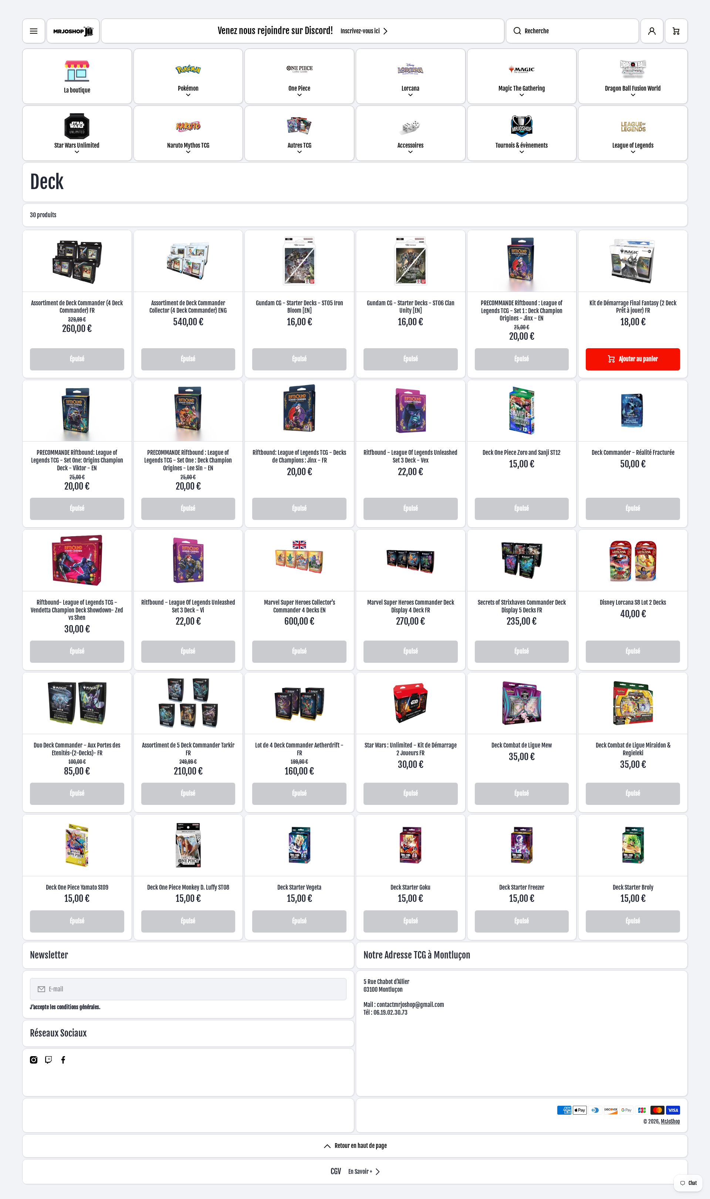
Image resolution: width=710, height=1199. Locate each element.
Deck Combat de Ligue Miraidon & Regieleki (633, 749)
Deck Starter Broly (633, 887)
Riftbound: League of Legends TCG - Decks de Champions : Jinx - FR (299, 456)
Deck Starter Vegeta (299, 887)
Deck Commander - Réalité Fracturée (633, 452)
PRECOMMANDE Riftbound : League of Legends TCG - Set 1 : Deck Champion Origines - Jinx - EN (521, 310)
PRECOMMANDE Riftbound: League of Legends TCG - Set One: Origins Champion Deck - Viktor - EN (77, 460)
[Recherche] (513, 31)
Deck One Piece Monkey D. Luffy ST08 (188, 887)
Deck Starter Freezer (521, 887)
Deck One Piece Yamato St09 (77, 887)
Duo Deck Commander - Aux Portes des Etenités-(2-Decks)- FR (77, 749)
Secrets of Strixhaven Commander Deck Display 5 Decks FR (522, 606)
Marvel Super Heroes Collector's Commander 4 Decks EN (299, 606)
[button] (676, 31)
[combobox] (572, 31)
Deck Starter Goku (410, 887)
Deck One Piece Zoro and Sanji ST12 (522, 452)
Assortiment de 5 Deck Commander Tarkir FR (188, 749)
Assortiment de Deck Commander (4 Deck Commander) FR (77, 307)
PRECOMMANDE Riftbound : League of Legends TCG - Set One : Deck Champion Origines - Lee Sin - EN (188, 460)
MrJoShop (670, 1121)
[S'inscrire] (336, 989)
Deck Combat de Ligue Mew (521, 745)
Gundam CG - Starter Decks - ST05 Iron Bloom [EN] (299, 307)
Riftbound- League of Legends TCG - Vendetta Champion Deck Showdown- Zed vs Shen (77, 610)
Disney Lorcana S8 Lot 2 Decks (633, 602)
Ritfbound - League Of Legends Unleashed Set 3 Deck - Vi (188, 606)
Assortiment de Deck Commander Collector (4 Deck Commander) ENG (188, 307)
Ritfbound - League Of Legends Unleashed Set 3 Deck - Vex (410, 456)
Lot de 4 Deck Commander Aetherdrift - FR (299, 749)
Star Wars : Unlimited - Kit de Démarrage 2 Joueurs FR (411, 749)
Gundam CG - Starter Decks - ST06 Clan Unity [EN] (410, 307)
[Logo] (73, 31)
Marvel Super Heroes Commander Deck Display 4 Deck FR (410, 606)
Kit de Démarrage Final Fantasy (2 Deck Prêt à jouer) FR (632, 307)
